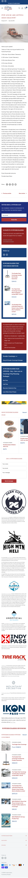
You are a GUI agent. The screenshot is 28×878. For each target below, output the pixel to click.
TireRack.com (3, 665)
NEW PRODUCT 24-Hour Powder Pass (18, 817)
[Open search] (19, 8)
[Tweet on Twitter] (13, 184)
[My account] (22, 8)
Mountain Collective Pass (9, 388)
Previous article (7, 193)
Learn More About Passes (9, 392)
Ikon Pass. (13, 722)
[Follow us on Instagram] (5, 1)
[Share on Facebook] (7, 184)
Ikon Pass (5, 380)
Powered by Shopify (6, 874)
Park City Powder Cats (5, 517)
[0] (25, 8)
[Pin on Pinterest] (10, 184)
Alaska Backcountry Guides (6, 593)
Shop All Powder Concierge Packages (13, 360)
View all (24, 412)
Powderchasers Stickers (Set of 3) (9, 445)
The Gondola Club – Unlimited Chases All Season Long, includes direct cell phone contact (17, 308)
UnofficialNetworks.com (8, 623)
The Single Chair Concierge (19, 744)
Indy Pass (5, 384)
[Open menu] (2, 8)
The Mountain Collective (5, 693)
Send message (9, 481)
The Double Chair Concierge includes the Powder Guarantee (17, 276)
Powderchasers (16, 271)
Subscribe (14, 219)
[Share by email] (15, 184)
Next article (22, 193)
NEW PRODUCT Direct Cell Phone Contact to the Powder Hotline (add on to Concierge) (19, 804)
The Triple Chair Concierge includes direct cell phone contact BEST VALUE (17, 291)
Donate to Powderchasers (14, 3)
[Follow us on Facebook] (2, 1)
